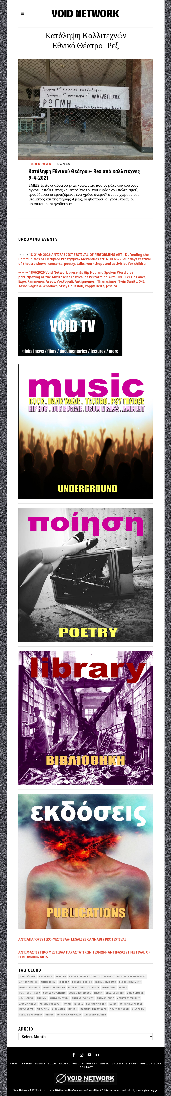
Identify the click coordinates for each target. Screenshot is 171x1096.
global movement (130, 982)
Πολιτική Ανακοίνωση (93, 1009)
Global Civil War (105, 982)
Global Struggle (29, 987)
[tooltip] (73, 1054)
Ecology (64, 982)
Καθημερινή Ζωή (96, 1004)
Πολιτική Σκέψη (119, 1009)
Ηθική (67, 1004)
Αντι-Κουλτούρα (59, 998)
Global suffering (54, 987)
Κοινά (113, 1004)
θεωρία (49, 1015)
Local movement (41, 164)
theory (98, 993)
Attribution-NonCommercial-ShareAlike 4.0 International (87, 1090)
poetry (123, 987)
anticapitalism (28, 982)
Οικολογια (43, 1009)
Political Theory (29, 993)
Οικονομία (58, 1009)
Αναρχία (42, 998)
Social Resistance (80, 993)
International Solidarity (83, 987)
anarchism (46, 977)
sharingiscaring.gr (146, 1090)
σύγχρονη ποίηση (95, 1015)
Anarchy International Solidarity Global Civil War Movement (107, 977)
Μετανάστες (26, 1009)
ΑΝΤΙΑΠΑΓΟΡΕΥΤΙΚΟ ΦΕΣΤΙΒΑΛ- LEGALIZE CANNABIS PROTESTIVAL (72, 939)
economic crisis (82, 982)
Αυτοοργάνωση (28, 1004)
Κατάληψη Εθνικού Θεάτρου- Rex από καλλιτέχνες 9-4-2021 (84, 174)
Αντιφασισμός (105, 998)
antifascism (48, 982)
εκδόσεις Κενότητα (30, 1015)
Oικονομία (109, 987)
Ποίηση (72, 1009)
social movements (54, 993)
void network (135, 993)
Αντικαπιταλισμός (83, 998)
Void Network (21, 1090)
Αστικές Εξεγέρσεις (128, 998)
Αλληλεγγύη (26, 998)
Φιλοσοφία (138, 1009)
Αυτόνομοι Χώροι (50, 1004)
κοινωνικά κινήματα (69, 1015)
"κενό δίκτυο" (27, 977)
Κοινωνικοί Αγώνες (131, 1004)
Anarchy (61, 977)
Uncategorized (115, 993)
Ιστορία (78, 1004)
